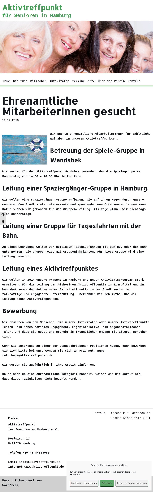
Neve (5, 480)
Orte (91, 81)
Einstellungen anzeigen (132, 483)
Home (6, 81)
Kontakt (134, 81)
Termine (78, 81)
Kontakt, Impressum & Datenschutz (121, 413)
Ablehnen (107, 483)
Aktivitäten (59, 81)
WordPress (10, 485)
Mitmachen (38, 81)
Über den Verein (111, 81)
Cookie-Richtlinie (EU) (130, 418)
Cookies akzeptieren (84, 483)
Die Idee (20, 81)
